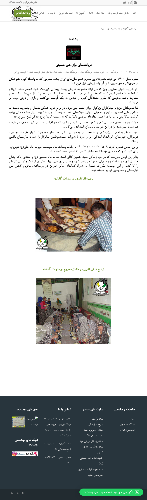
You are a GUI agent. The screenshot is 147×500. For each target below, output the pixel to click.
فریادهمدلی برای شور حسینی (74, 65)
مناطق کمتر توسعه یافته (40, 72)
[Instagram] (135, 2)
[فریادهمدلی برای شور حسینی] (73, 53)
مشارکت (57, 72)
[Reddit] (129, 2)
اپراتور (16, 72)
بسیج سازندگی (95, 425)
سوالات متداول (127, 425)
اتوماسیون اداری (127, 430)
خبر (102, 72)
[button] (111, 492)
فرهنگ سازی (85, 72)
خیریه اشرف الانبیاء (93, 436)
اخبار (132, 419)
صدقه (96, 72)
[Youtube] (124, 2)
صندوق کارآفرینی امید (91, 441)
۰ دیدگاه (115, 72)
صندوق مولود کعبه (93, 430)
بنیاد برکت (97, 419)
